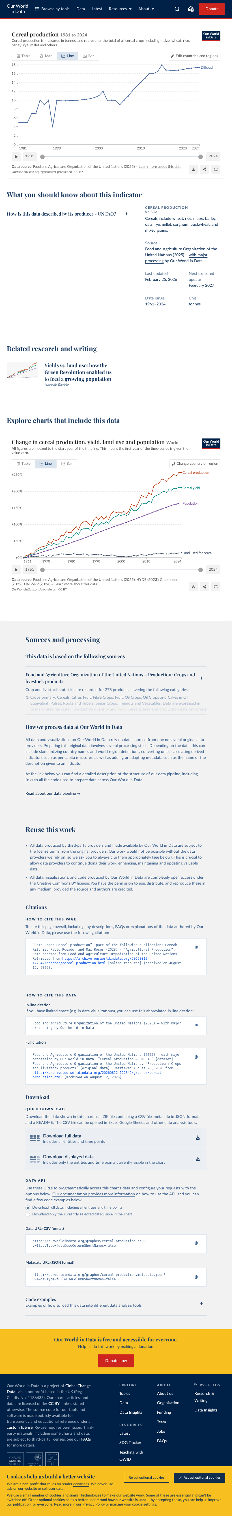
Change (197, 464)
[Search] (177, 9)
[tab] (23, 56)
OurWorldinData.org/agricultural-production (42, 171)
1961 (29, 570)
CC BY (78, 171)
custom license (20, 1428)
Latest (97, 9)
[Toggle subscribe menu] (190, 9)
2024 (213, 156)
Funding (164, 1413)
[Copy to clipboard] (190, 947)
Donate (211, 9)
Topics (124, 1394)
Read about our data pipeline (50, 794)
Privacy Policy (93, 1504)
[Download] (193, 169)
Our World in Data (17, 9)
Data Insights (130, 1413)
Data (80, 9)
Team (161, 1422)
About (143, 9)
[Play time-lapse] (16, 156)
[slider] (42, 156)
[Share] (204, 169)
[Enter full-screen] (215, 169)
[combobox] (177, 9)
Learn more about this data (160, 167)
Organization (168, 1403)
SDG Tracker (130, 1443)
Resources (118, 9)
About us (165, 1394)
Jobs (161, 1432)
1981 (29, 156)
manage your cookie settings (133, 1504)
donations (81, 1484)
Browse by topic (55, 9)
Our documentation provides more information (93, 1194)
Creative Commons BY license (63, 883)
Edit (197, 56)
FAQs (86, 1439)
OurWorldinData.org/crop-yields (34, 589)
